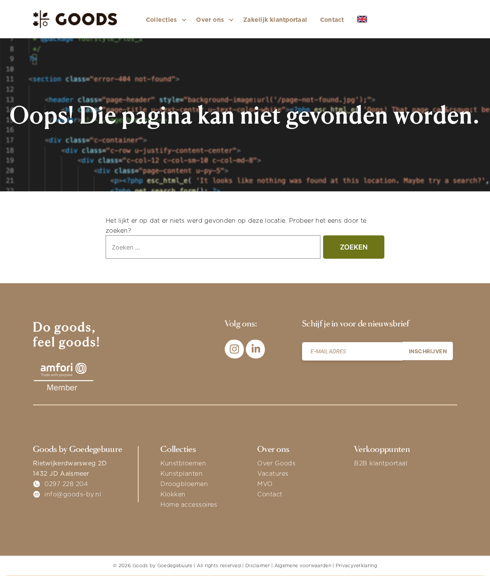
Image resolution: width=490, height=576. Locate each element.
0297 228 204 (66, 484)
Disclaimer (257, 565)
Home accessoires (188, 504)
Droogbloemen (184, 484)
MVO (265, 484)
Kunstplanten (181, 473)
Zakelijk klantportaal (275, 20)
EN (373, 20)
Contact (332, 20)
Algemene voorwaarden (302, 565)
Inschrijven (428, 351)
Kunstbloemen (183, 463)
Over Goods (276, 463)
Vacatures (273, 473)
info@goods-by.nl (72, 494)
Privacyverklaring (356, 565)
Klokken (173, 494)
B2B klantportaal (380, 463)
